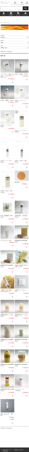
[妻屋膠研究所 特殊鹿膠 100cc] (21, 331)
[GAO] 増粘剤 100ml (21, 74)
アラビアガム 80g (6, 240)
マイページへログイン (15, 4)
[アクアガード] (21, 381)
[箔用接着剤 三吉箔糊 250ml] (21, 207)
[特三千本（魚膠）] (21, 257)
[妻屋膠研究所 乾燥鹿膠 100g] (7, 257)
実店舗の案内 (5, 451)
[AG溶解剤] (7, 92)
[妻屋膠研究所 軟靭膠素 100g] (21, 356)
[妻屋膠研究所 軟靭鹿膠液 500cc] (7, 356)
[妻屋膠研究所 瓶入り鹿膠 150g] (7, 381)
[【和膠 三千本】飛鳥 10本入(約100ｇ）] (7, 282)
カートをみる (21, 4)
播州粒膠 (17, 182)
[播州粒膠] (21, 176)
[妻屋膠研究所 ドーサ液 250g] (21, 306)
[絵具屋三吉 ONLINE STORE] (5, 3)
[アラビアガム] (7, 232)
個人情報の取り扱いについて (7, 449)
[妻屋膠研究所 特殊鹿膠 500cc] (7, 331)
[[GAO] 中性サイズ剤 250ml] (21, 149)
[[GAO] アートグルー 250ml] (7, 149)
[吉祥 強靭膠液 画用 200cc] (7, 207)
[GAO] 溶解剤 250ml (7, 100)
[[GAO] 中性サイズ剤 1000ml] (7, 180)
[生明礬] (21, 282)
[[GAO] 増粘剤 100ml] (21, 66)
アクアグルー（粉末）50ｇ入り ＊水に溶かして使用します (7, 75)
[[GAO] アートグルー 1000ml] (21, 119)
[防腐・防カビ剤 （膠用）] (7, 405)
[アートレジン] (21, 92)
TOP (1, 22)
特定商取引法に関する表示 (19, 449)
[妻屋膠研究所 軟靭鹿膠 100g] (21, 232)
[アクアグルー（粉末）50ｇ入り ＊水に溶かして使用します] (7, 66)
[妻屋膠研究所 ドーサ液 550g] (7, 306)
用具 (5, 22)
